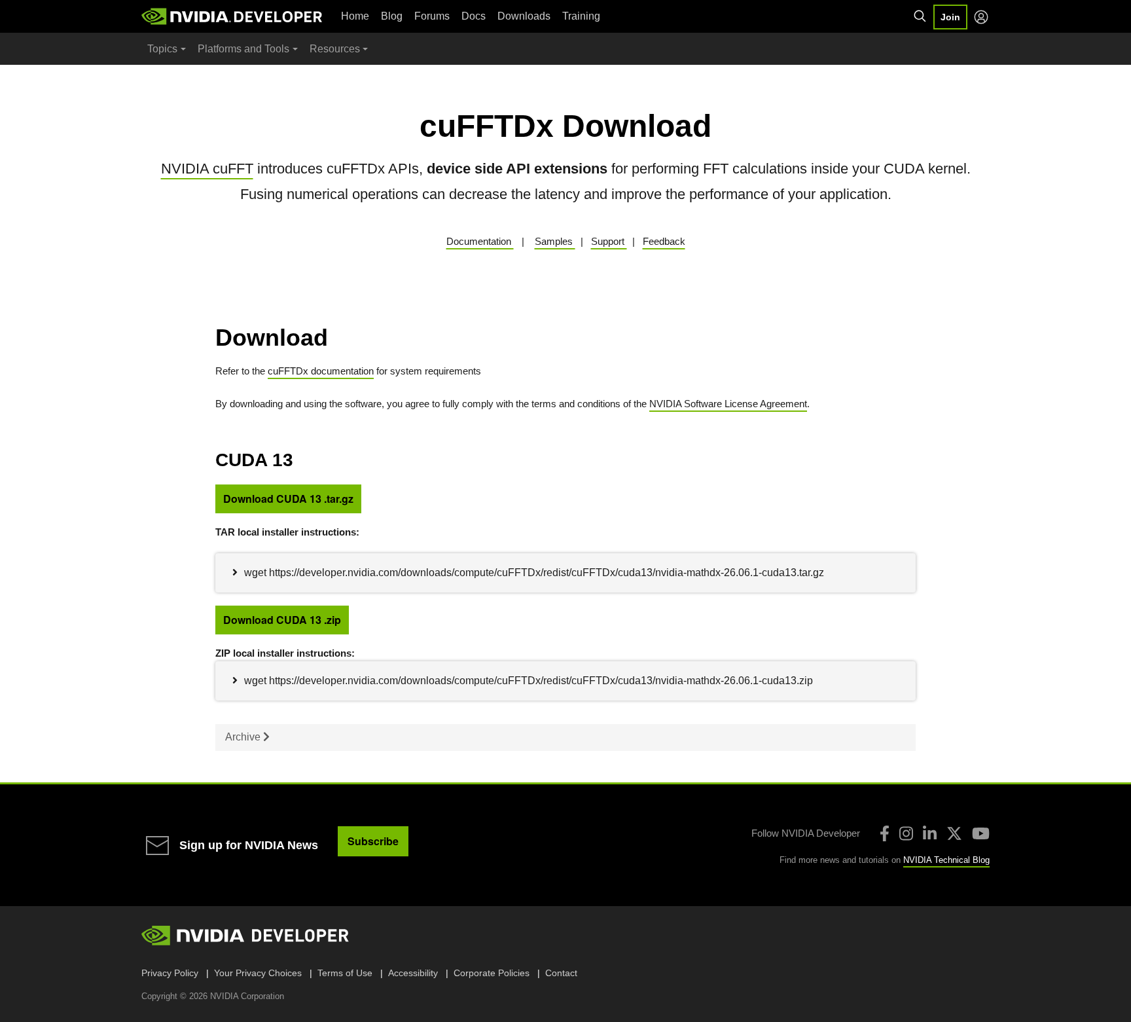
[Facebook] (884, 833)
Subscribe (373, 841)
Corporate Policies (492, 973)
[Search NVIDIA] (920, 16)
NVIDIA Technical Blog (946, 860)
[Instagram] (906, 833)
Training (581, 16)
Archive (244, 736)
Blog (392, 16)
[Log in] (981, 17)
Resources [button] (335, 48)
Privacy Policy (169, 973)
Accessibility (413, 973)
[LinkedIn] (930, 833)
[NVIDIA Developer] (233, 16)
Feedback (664, 241)
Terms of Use (344, 973)
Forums (432, 16)
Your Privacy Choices (258, 973)
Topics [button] (162, 48)
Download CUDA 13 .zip (282, 619)
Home (355, 16)
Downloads (523, 16)
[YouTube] (981, 833)
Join (950, 17)
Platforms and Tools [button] (243, 48)
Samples (555, 241)
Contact (561, 973)
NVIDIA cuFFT (207, 168)
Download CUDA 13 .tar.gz (288, 498)
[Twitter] (954, 833)
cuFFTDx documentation (321, 370)
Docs (473, 16)
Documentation (480, 241)
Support (609, 241)
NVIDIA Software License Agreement (728, 403)
